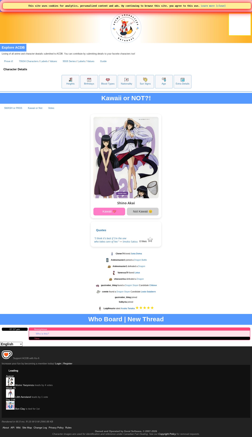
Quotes (101, 230)
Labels (44, 61)
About (6, 427)
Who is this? (42, 333)
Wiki (18, 427)
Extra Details (182, 83)
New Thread (146, 319)
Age (164, 83)
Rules (68, 427)
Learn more (208, 5)
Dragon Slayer (132, 285)
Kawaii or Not (35, 108)
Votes (51, 108)
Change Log (40, 427)
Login (58, 363)
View (36, 338)
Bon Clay (20, 408)
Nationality (126, 83)
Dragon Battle (140, 260)
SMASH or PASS (13, 108)
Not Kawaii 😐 (142, 211)
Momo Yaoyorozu (24, 385)
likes (143, 241)
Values (53, 61)
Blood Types (108, 83)
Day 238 (10, 399)
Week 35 (11, 387)
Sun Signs (145, 83)
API (12, 427)
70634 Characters (28, 61)
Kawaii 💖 (109, 211)
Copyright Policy (167, 434)
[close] (221, 5)
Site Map (27, 427)
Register (67, 363)
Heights (70, 83)
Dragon (141, 266)
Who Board (105, 319)
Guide (103, 61)
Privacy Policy (56, 427)
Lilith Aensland (23, 397)
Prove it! (8, 61)
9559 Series (69, 61)
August (10, 376)
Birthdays (89, 83)
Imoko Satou (130, 241)
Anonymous (40, 329)
